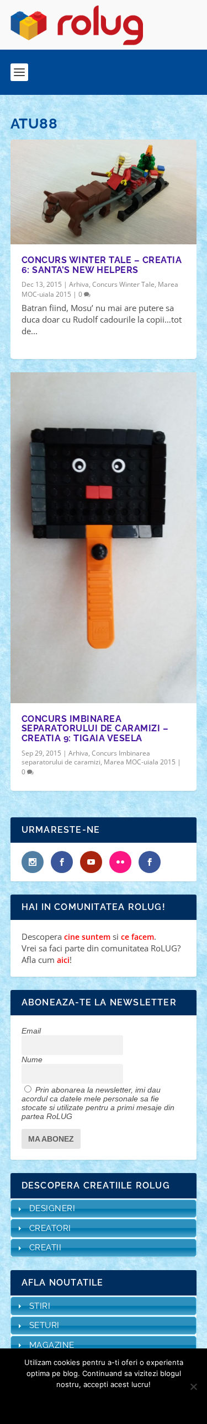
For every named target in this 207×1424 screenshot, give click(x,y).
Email (31, 1030)
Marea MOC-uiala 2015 (140, 762)
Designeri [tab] (52, 1208)
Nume (32, 1059)
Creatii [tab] (45, 1247)
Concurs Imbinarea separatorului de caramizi (86, 757)
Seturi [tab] (44, 1325)
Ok (64, 1403)
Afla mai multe (118, 1403)
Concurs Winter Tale (123, 284)
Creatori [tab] (50, 1228)
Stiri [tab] (40, 1306)
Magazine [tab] (52, 1345)
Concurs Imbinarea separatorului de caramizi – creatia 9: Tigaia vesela (95, 728)
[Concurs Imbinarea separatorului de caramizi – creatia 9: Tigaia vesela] (103, 537)
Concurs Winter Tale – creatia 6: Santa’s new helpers (102, 265)
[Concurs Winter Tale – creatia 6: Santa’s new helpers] (103, 192)
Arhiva (79, 284)
